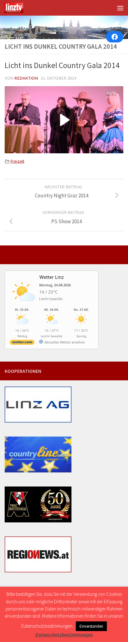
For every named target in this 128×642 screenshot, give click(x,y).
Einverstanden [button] (91, 626)
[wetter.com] (22, 343)
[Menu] (120, 8)
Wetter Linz (51, 277)
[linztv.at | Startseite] (17, 7)
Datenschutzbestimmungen (64, 635)
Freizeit (17, 161)
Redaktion (26, 78)
